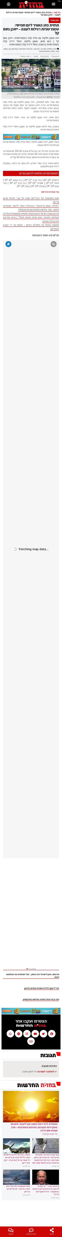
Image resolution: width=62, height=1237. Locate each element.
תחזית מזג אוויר (44, 51)
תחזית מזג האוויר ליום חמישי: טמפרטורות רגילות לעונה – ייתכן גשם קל (31, 28)
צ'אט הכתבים (31, 1234)
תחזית (52, 51)
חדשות (57, 12)
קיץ (9, 49)
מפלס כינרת (31, 969)
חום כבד (43, 49)
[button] (53, 4)
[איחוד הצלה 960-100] (31, 139)
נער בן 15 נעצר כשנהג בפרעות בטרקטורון (41, 999)
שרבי (57, 51)
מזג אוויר (36, 49)
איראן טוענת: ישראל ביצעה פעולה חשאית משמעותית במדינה (31, 213)
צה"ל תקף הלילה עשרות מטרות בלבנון (41, 988)
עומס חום (15, 49)
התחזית (49, 49)
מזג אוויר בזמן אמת (26, 49)
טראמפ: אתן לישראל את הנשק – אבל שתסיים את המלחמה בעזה (32, 975)
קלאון (6, 49)
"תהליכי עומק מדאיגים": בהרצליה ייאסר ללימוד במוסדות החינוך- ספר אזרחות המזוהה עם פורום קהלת (31, 207)
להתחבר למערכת (45, 1071)
